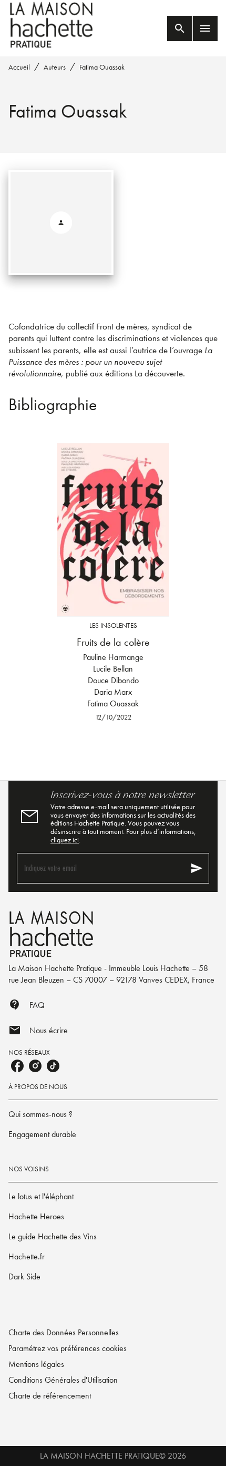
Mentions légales (36, 1364)
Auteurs (55, 67)
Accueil (19, 67)
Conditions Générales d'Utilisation (63, 1379)
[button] (113, 1114)
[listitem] (17, 1066)
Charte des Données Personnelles (63, 1332)
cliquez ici (64, 839)
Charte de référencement (49, 1395)
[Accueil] (52, 25)
